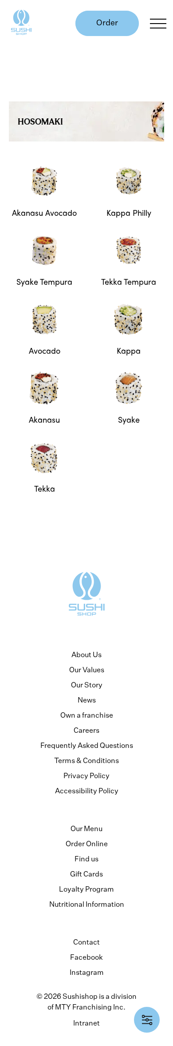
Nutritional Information (86, 904)
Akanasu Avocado (44, 213)
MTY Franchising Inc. (90, 1007)
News (87, 700)
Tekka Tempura (128, 282)
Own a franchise (86, 715)
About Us (86, 654)
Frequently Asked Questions (86, 745)
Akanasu (44, 420)
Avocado (44, 351)
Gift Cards (86, 874)
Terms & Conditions (86, 760)
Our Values (86, 670)
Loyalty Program (86, 889)
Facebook (86, 957)
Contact (86, 942)
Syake (129, 420)
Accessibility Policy (86, 791)
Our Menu (86, 828)
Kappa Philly (128, 213)
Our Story (86, 685)
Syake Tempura (44, 282)
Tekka (44, 489)
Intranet (86, 1023)
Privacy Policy (86, 775)
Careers (86, 730)
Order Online (87, 844)
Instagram (87, 972)
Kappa (129, 351)
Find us (86, 859)
